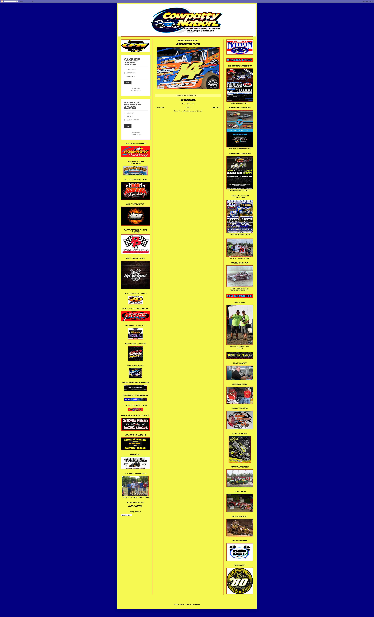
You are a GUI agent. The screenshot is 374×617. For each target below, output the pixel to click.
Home (188, 107)
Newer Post (160, 107)
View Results (136, 88)
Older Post (216, 107)
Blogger (197, 604)
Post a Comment (188, 104)
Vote (127, 82)
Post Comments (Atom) (193, 111)
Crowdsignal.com (136, 91)
